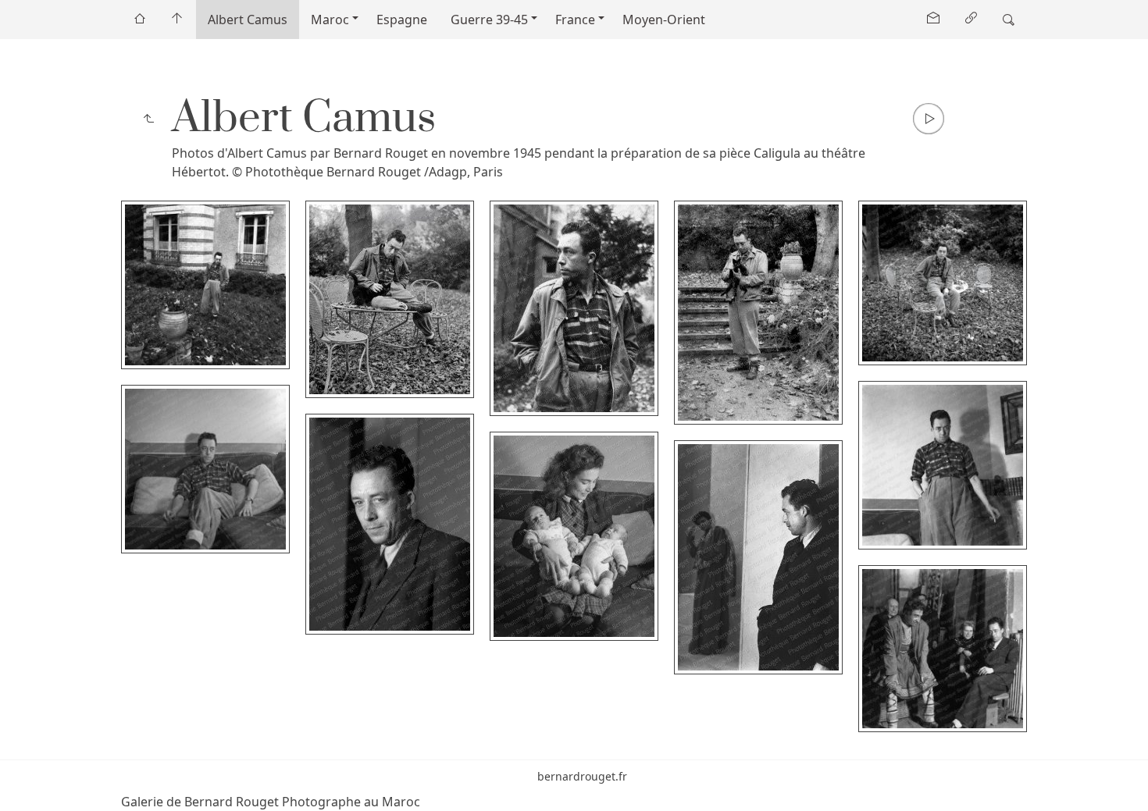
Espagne (401, 19)
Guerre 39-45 (489, 19)
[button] (24, 787)
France (575, 19)
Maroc (330, 19)
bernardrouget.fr (582, 776)
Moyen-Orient (663, 19)
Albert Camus (247, 19)
